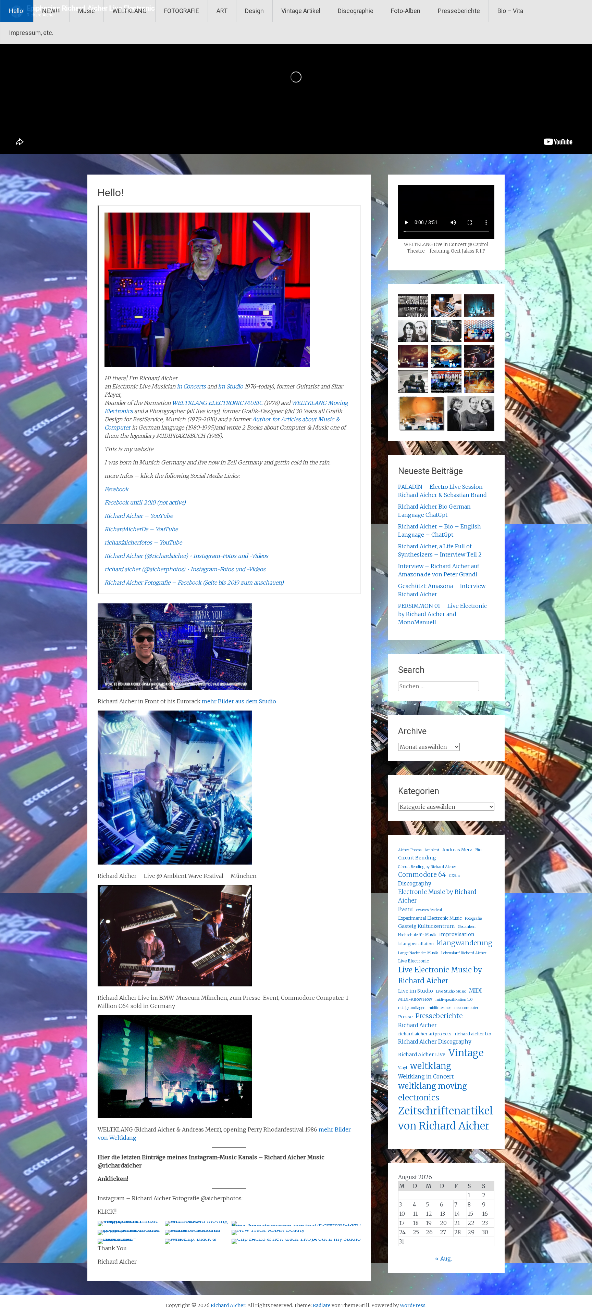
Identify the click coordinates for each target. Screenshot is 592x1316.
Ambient (431, 850)
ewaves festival (429, 910)
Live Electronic (413, 960)
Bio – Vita (510, 10)
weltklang (430, 1066)
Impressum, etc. (31, 32)
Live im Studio (415, 991)
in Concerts (191, 386)
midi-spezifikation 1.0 (454, 999)
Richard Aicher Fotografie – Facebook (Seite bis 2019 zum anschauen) (194, 582)
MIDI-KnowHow (415, 999)
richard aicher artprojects (425, 1033)
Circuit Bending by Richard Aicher (427, 867)
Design (254, 10)
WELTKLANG (129, 10)
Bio (478, 849)
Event (405, 909)
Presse (405, 1016)
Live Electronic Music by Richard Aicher (440, 975)
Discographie (355, 10)
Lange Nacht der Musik (418, 953)
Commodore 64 (422, 875)
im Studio (230, 386)
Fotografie (473, 918)
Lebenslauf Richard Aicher (463, 953)
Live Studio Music (451, 991)
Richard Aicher (417, 1025)
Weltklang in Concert (426, 1076)
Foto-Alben (405, 10)
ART (222, 10)
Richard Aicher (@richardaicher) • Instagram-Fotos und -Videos (186, 555)
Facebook (116, 489)
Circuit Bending (417, 858)
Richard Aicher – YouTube (138, 515)
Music (86, 10)
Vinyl (402, 1067)
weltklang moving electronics (432, 1091)
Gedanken (467, 926)
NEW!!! (51, 10)
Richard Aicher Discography (434, 1041)
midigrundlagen (412, 1008)
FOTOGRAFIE (181, 10)
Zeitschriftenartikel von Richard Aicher (445, 1118)
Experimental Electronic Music (430, 918)
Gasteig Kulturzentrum (426, 926)
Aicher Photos (409, 850)
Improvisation (456, 934)
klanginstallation (416, 943)
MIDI (475, 990)
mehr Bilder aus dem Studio (239, 701)
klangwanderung (464, 943)
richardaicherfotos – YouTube (143, 542)
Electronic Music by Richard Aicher (437, 896)
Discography (414, 883)
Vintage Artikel (300, 10)
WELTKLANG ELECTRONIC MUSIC (217, 402)
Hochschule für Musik (417, 935)
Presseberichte (459, 10)
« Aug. (443, 1258)
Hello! (17, 10)
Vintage (465, 1053)
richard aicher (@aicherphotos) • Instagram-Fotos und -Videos (185, 569)
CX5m (454, 875)
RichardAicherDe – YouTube (141, 529)
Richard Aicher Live (421, 1054)
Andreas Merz (457, 849)
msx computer (466, 1008)
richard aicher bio (473, 1033)
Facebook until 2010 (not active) (145, 502)
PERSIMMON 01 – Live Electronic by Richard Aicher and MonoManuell (442, 614)
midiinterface (440, 1008)
